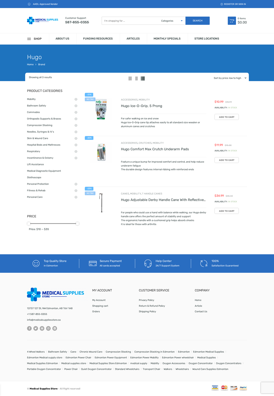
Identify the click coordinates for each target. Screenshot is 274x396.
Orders (96, 311)
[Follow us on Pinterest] (42, 328)
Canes (125, 193)
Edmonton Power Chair (78, 357)
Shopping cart (100, 305)
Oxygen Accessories (174, 363)
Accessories (129, 99)
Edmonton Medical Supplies (208, 351)
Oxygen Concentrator (201, 363)
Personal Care (34, 197)
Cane (73, 351)
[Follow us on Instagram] (48, 328)
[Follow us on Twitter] (35, 328)
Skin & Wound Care (37, 138)
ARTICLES (133, 38)
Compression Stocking (39, 125)
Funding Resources (98, 38)
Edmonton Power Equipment (111, 357)
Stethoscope (34, 177)
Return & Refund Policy (152, 305)
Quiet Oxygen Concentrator (96, 369)
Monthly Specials (167, 38)
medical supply (138, 363)
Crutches (145, 143)
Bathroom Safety (36, 105)
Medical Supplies (206, 357)
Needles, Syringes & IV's (40, 131)
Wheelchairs (182, 369)
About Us (62, 38)
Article (198, 305)
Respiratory (33, 151)
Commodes (33, 112)
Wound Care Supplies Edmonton (210, 369)
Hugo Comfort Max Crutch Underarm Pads (155, 149)
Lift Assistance (35, 164)
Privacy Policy (146, 300)
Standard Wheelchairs (127, 369)
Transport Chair (151, 369)
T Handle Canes (152, 193)
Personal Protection (38, 184)
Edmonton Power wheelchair (178, 357)
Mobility (144, 99)
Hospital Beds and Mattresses (43, 144)
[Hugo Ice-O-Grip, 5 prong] (101, 109)
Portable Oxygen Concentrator (44, 369)
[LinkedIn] (54, 328)
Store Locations (206, 38)
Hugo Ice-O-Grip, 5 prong (141, 106)
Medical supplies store (73, 363)
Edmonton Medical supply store (44, 357)
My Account (98, 300)
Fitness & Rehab (36, 190)
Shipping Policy (147, 311)
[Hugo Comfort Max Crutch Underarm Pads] (101, 152)
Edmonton (184, 351)
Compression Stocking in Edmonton (154, 351)
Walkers (168, 369)
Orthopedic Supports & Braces (44, 118)
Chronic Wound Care (91, 351)
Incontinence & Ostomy (40, 157)
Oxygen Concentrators (228, 363)
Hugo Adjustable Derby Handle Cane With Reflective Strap (167, 200)
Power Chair (71, 369)
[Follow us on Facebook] (29, 328)
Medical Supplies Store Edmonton (108, 363)
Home (30, 64)
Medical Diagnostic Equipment (44, 170)
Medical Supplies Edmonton (42, 363)
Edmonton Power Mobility (144, 357)
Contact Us (201, 311)
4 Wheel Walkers (36, 351)
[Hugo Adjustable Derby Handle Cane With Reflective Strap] (101, 203)
